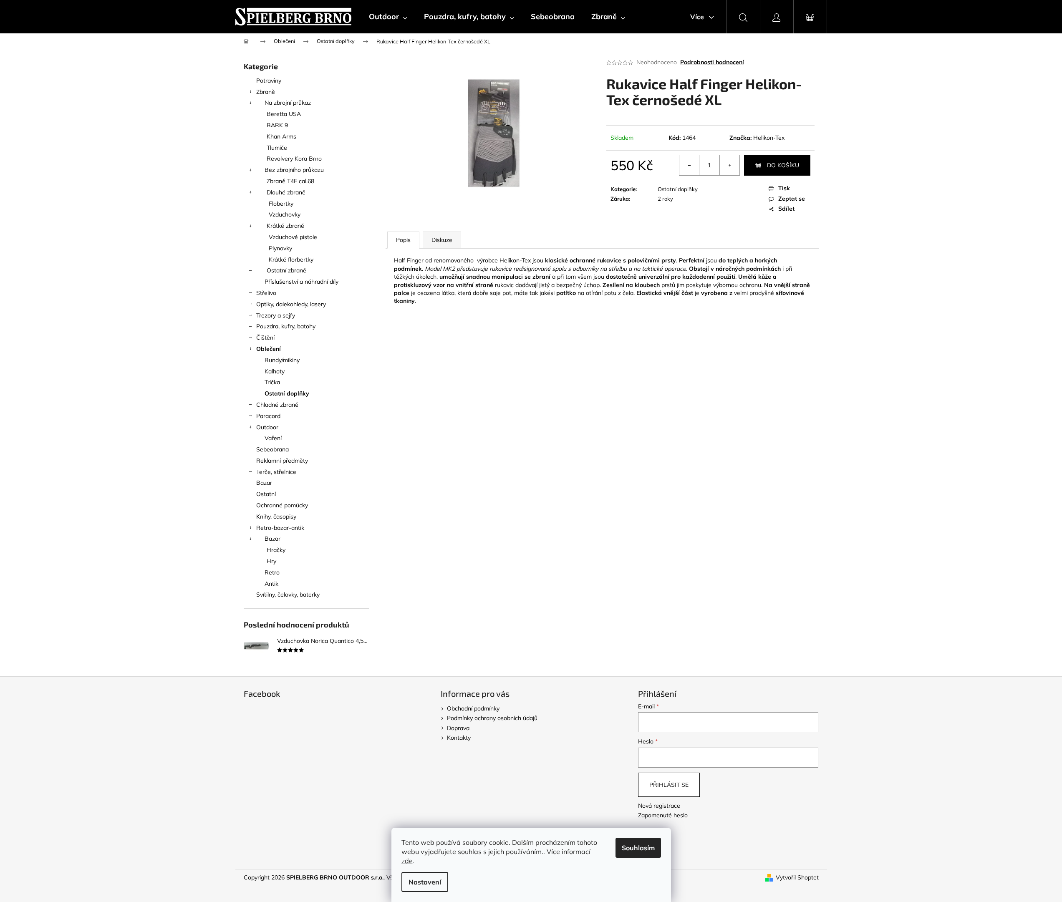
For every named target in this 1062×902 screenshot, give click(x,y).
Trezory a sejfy (275, 315)
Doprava (458, 728)
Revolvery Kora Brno (294, 158)
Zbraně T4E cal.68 (290, 181)
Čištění (265, 337)
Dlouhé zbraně (286, 192)
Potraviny (268, 80)
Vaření (273, 438)
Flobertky (281, 203)
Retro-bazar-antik (280, 528)
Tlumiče (277, 147)
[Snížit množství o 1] (689, 165)
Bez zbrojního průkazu (294, 170)
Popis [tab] (403, 240)
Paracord (268, 416)
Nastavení (425, 882)
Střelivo (266, 293)
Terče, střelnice (276, 472)
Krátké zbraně (285, 225)
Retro (272, 572)
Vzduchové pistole (293, 237)
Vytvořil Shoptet (797, 877)
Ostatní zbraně (286, 270)
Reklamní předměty (282, 460)
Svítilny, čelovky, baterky (288, 594)
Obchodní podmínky (473, 708)
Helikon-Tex (769, 137)
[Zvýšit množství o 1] (729, 165)
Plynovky (280, 248)
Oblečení (268, 349)
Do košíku (783, 165)
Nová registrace (659, 805)
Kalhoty (275, 371)
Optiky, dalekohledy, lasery (291, 304)
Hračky (276, 550)
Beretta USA (284, 114)
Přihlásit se (669, 785)
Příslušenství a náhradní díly (301, 281)
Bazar (264, 482)
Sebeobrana (272, 449)
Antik (271, 583)
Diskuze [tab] (441, 240)
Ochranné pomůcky (282, 505)
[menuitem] (388, 16)
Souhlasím (638, 848)
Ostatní (266, 494)
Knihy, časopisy (276, 516)
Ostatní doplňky (287, 393)
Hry (271, 561)
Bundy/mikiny (282, 360)
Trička (272, 382)
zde (407, 861)
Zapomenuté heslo (663, 815)
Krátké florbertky (291, 259)
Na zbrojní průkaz (288, 102)
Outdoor (267, 427)
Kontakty (459, 737)
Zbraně (265, 92)
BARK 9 (277, 125)
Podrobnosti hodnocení (712, 62)
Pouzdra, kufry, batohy (285, 326)
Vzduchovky (284, 214)
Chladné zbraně (277, 404)
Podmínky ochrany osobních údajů (492, 718)
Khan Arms (281, 136)
